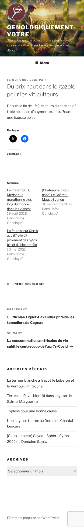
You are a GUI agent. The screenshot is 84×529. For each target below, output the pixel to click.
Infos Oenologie (29, 284)
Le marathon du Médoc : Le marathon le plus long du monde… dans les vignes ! (19, 199)
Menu (44, 63)
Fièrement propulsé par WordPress (33, 518)
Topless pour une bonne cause (32, 411)
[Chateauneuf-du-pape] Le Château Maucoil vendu (55, 194)
